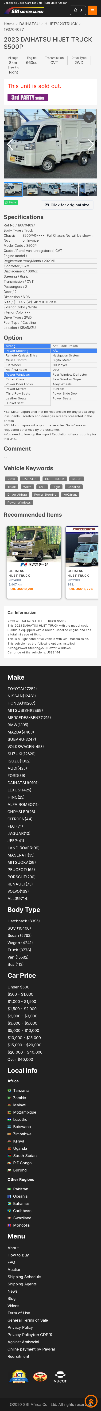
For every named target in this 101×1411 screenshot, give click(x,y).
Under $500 (18, 987)
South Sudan (25, 1155)
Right (56, 487)
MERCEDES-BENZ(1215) (29, 717)
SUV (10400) (19, 928)
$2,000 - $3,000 (22, 1016)
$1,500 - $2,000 (22, 1008)
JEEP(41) (16, 840)
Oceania (20, 1196)
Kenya (18, 1141)
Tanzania (21, 1090)
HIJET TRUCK (54, 479)
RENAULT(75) (20, 884)
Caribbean (22, 1210)
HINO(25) (16, 797)
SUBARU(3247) (22, 739)
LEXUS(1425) (19, 790)
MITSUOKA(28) (22, 862)
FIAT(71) (15, 826)
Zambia (19, 1097)
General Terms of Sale (28, 1320)
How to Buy (18, 1255)
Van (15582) (18, 957)
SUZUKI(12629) (22, 753)
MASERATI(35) (21, 855)
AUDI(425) (17, 768)
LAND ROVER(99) (24, 848)
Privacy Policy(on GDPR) (30, 1334)
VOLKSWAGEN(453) (26, 746)
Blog (12, 1298)
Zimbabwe (22, 1134)
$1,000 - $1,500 (22, 1001)
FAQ (11, 1262)
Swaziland (22, 1218)
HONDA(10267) (21, 703)
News (13, 1291)
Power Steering (45, 494)
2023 (11, 479)
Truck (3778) (19, 950)
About (13, 1247)
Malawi (19, 1105)
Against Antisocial (23, 1342)
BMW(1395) (18, 725)
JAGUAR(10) (19, 833)
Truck (12, 487)
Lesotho (20, 1119)
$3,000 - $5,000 (22, 1023)
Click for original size (69, 205)
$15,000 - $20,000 (24, 1045)
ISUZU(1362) (19, 761)
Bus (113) (16, 964)
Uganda (20, 1148)
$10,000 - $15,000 (24, 1037)
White (27, 487)
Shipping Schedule (24, 1276)
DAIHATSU (29, 23)
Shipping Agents (22, 1284)
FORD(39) (16, 775)
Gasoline (73, 487)
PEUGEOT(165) (21, 869)
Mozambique (24, 1112)
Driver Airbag (17, 494)
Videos (13, 1305)
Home (9, 23)
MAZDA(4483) (21, 732)
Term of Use (19, 1313)
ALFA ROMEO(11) (23, 804)
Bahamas (21, 1203)
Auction (14, 1269)
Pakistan (20, 1189)
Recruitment (18, 1356)
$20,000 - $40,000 (25, 1052)
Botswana (22, 1126)
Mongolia (21, 1225)
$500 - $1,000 (20, 994)
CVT (42, 487)
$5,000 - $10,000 (23, 1030)
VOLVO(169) (18, 891)
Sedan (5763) (20, 935)
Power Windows (19, 502)
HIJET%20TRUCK (61, 23)
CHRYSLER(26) (21, 811)
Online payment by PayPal (31, 1349)
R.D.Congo (22, 1163)
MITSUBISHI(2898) (25, 710)
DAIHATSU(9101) (23, 782)
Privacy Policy (20, 1327)
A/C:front (70, 494)
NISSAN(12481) (22, 696)
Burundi (20, 1170)
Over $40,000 (20, 1059)
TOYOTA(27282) (22, 688)
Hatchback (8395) (24, 921)
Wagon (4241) (20, 942)
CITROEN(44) (20, 819)
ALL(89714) (18, 898)
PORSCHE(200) (22, 877)
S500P (76, 479)
